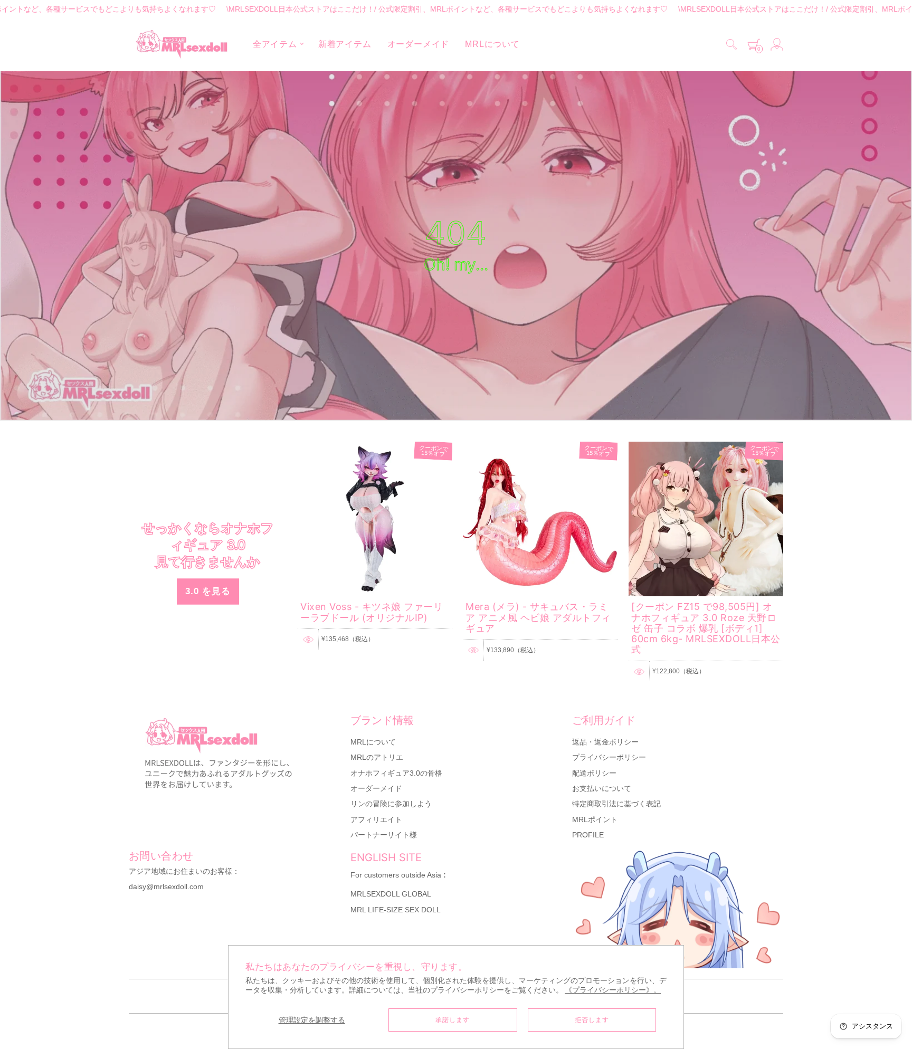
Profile (588, 835)
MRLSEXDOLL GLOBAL (390, 894)
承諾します (452, 1020)
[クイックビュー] (308, 639)
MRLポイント (595, 819)
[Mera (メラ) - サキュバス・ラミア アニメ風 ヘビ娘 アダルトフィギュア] (540, 446)
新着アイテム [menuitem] (345, 44)
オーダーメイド (376, 788)
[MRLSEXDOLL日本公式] (181, 44)
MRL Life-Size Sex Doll (395, 909)
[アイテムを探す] (731, 44)
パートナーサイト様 (383, 835)
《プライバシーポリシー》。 (613, 990)
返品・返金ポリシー (605, 742)
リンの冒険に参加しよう (391, 803)
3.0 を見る (208, 591)
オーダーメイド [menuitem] (418, 44)
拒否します (592, 1020)
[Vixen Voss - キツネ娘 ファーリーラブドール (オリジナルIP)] (375, 446)
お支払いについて (601, 788)
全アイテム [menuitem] (275, 44)
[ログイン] (776, 44)
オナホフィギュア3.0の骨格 (396, 773)
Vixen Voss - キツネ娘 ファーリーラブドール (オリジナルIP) (371, 612)
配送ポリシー (594, 773)
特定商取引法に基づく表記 (616, 803)
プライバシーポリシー (609, 757)
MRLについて (373, 742)
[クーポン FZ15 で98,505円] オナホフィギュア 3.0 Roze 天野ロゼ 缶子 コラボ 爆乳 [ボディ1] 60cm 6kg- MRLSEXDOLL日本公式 (706, 628)
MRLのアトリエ (376, 757)
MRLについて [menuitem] (492, 44)
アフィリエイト (376, 819)
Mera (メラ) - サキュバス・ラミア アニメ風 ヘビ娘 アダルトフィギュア (538, 617)
